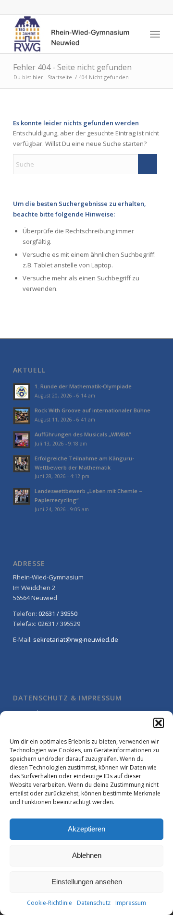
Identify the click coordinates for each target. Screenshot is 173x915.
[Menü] (155, 34)
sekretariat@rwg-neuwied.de (75, 639)
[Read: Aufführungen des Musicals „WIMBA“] (21, 439)
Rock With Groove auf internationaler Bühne (92, 410)
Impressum (130, 903)
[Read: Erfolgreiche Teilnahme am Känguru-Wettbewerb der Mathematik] (21, 463)
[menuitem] (133, 34)
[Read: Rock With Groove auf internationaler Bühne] (21, 415)
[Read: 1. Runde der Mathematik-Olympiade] (21, 391)
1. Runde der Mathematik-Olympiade (83, 386)
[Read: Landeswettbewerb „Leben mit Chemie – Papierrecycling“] (21, 496)
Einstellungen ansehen (86, 882)
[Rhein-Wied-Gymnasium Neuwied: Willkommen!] (72, 34)
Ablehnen (86, 855)
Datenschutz (94, 903)
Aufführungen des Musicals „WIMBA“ (83, 434)
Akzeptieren (86, 829)
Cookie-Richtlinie (49, 903)
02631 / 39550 (57, 613)
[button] (158, 723)
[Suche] (133, 34)
